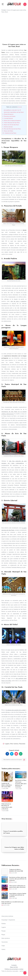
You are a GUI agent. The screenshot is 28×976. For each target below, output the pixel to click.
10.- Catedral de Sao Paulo (9, 133)
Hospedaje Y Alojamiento (8, 920)
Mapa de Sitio (14, 967)
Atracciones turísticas (7, 916)
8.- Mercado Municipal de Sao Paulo (11, 129)
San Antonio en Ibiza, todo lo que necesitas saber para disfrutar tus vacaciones (20, 783)
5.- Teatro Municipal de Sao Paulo (11, 122)
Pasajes (4, 931)
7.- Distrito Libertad (7, 127)
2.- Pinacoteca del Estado (8, 116)
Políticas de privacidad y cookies (14, 969)
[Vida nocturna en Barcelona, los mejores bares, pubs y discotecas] (5, 888)
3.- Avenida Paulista (7, 118)
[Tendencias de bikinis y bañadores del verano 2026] (5, 872)
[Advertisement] (14, 29)
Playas (3, 934)
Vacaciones (22, 743)
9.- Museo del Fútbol (7, 131)
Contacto (14, 965)
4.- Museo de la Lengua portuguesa (11, 120)
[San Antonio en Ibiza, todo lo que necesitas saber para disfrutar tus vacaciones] (5, 879)
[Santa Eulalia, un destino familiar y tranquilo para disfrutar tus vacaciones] (5, 896)
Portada (4, 10)
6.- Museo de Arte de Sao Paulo (10, 124)
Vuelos (3, 949)
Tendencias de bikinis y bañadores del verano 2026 (7, 785)
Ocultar (19, 107)
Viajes (3, 945)
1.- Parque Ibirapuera (7, 114)
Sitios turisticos (14, 743)
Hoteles (4, 923)
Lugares (7, 743)
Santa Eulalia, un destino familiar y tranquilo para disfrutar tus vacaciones (17, 895)
